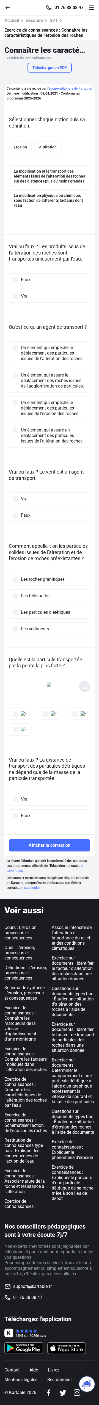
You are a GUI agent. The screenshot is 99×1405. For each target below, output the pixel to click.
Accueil (11, 20)
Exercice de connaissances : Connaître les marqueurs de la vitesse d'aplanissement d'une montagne (20, 1023)
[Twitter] (63, 1392)
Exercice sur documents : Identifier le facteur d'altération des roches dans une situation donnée (73, 968)
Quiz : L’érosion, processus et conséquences (19, 953)
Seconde (34, 20)
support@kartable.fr (32, 1286)
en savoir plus (30, 888)
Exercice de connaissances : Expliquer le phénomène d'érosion (72, 1149)
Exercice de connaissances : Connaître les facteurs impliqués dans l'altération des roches (25, 1059)
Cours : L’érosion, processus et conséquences (20, 933)
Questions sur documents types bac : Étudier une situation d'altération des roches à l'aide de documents (73, 1001)
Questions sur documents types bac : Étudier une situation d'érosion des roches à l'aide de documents (73, 1122)
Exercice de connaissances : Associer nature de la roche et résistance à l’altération (24, 1181)
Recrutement (59, 1379)
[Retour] (9, 7)
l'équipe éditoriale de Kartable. (69, 88)
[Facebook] (49, 1392)
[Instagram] (77, 1392)
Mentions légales (20, 1379)
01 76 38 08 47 (69, 7)
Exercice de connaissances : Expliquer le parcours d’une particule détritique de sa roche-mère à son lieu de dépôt (73, 1183)
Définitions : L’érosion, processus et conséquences (25, 973)
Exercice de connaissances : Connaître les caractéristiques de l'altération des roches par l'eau (25, 1092)
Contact (12, 1370)
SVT (54, 20)
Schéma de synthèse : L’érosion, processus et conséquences (25, 993)
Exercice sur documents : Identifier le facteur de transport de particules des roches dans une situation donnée (73, 1037)
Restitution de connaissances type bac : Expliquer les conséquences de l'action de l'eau (23, 1151)
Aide (33, 1370)
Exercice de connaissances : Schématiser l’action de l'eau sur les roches (25, 1122)
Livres (53, 1370)
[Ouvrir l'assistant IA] (87, 1384)
